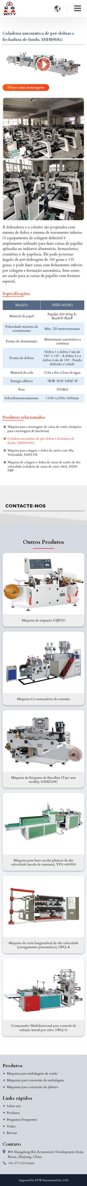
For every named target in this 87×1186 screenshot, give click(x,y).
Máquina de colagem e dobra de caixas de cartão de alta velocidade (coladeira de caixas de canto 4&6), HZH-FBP (44, 466)
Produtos (13, 1066)
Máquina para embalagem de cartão (32, 1073)
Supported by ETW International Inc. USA (43, 1180)
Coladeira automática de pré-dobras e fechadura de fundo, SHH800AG (41, 440)
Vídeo (11, 1126)
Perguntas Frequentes (22, 1119)
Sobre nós (14, 1106)
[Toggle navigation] (78, 8)
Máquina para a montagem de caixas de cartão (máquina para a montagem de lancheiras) (44, 429)
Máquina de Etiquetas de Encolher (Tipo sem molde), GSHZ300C (43, 779)
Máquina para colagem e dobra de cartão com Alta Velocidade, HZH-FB (41, 452)
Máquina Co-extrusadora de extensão (43, 699)
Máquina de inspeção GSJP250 (43, 620)
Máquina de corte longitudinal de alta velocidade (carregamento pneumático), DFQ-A (43, 945)
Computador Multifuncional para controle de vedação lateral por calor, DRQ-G (43, 1027)
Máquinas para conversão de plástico (32, 1087)
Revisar (12, 1133)
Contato (12, 1144)
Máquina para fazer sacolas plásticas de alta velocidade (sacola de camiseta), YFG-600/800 (43, 862)
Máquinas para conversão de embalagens (35, 1080)
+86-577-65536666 (21, 1163)
